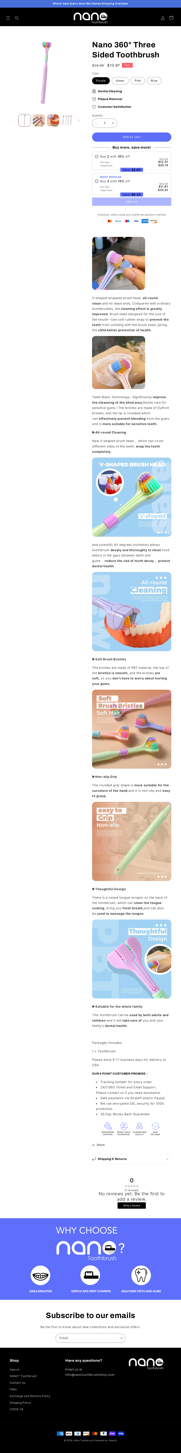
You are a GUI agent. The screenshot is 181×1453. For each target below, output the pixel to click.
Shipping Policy (20, 1402)
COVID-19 (16, 1409)
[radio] (131, 161)
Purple (101, 80)
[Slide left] (13, 120)
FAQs (13, 1389)
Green (120, 80)
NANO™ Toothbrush (23, 1376)
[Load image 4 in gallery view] (67, 120)
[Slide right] (78, 120)
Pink (138, 80)
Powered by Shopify (105, 1440)
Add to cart (131, 201)
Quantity (97, 115)
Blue (154, 80)
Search (15, 1369)
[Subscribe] (121, 1338)
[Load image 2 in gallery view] (39, 120)
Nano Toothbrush (83, 1440)
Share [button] (101, 1145)
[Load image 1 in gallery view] (25, 120)
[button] (8, 18)
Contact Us (17, 1382)
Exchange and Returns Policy (30, 1396)
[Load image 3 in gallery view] (53, 120)
